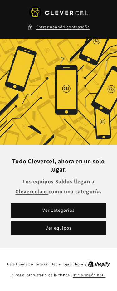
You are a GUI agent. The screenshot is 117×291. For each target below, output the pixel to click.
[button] (58, 27)
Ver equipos (58, 228)
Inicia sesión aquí (89, 275)
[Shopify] (99, 264)
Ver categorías (58, 210)
